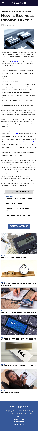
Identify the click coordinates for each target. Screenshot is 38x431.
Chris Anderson (9, 25)
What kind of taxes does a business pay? (18, 339)
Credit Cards (9, 207)
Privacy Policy (19, 419)
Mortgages (8, 202)
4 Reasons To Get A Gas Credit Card (18, 209)
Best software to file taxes (13, 257)
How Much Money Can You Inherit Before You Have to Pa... (19, 284)
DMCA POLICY (19, 424)
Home (3, 11)
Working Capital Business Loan (18, 198)
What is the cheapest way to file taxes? (18, 366)
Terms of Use (19, 421)
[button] (3, 2)
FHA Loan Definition (13, 203)
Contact (19, 416)
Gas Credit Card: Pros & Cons (17, 215)
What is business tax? (10, 392)
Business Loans (9, 196)
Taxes (8, 11)
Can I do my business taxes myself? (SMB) (18, 312)
